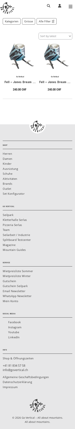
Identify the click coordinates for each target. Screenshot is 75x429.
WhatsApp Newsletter (17, 296)
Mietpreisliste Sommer (18, 271)
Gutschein (9, 281)
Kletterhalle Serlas (15, 220)
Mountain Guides (14, 250)
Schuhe (7, 173)
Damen (7, 159)
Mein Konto (10, 301)
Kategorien (11, 21)
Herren (7, 153)
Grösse (28, 21)
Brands (7, 183)
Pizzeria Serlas (12, 225)
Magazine (9, 245)
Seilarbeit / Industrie (16, 235)
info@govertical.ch (15, 370)
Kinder (7, 163)
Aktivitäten (10, 179)
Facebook (14, 322)
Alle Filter (45, 21)
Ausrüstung (10, 169)
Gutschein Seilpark (15, 286)
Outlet (7, 189)
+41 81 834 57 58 (14, 366)
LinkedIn (13, 337)
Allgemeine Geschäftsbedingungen (26, 377)
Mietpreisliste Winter (17, 276)
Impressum (10, 387)
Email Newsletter (14, 291)
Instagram (14, 327)
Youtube (13, 332)
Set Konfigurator (14, 193)
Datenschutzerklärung (17, 382)
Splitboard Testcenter (17, 240)
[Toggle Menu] (70, 6)
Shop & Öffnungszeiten (18, 358)
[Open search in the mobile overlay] (48, 5)
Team (6, 230)
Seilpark (8, 215)
